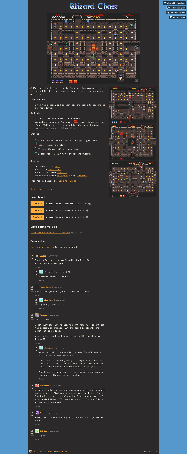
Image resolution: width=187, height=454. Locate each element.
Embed (64, 451)
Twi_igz (43, 431)
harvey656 (62, 176)
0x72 (57, 166)
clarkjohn (48, 272)
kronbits (62, 172)
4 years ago (57, 287)
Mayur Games (45, 287)
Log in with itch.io (42, 247)
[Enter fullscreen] (137, 81)
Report (57, 451)
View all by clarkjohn (46, 451)
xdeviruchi (54, 169)
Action (151, 451)
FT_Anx (43, 256)
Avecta (43, 413)
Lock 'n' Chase (67, 181)
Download (37, 204)
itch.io (35, 451)
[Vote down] (32, 258)
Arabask (43, 315)
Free (156, 451)
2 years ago (52, 256)
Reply (37, 267)
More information (40, 189)
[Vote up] (32, 255)
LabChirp (82, 176)
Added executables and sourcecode (50, 232)
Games (145, 451)
